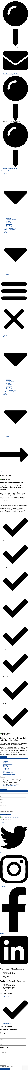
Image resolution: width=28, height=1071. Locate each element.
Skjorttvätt (8, 222)
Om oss (5, 173)
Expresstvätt (9, 226)
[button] (14, 305)
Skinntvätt (8, 225)
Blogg (7, 274)
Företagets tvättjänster (9, 229)
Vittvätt (8, 216)
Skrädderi (8, 221)
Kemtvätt (8, 218)
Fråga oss (8, 814)
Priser (4, 231)
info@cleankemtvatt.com (9, 785)
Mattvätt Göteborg (11, 219)
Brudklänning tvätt (11, 228)
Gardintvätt (9, 224)
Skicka (7, 1069)
